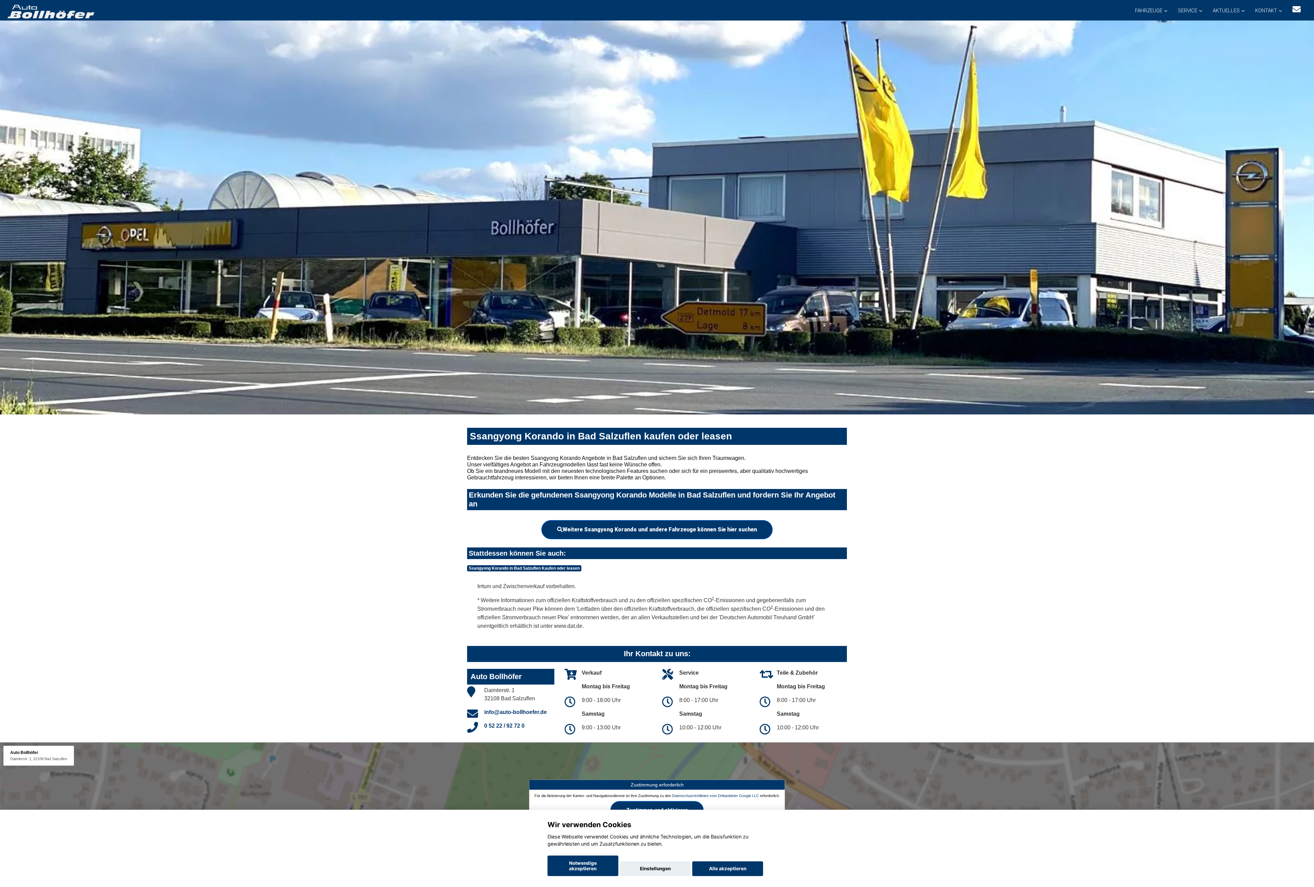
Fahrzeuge (1148, 11)
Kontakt (1266, 11)
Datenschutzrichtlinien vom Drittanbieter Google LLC (715, 795)
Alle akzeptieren (727, 868)
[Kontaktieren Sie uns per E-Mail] (1296, 9)
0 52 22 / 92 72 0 (504, 726)
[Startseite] (50, 11)
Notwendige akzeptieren (583, 865)
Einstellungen (655, 868)
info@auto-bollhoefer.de (515, 712)
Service (1187, 11)
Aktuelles (1226, 11)
